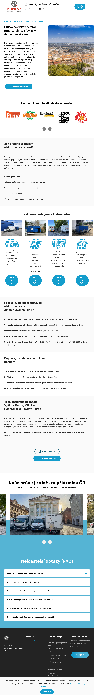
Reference (32, 9)
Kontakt (81, 6)
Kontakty (81, 654)
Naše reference (48, 451)
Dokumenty (31, 641)
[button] (44, 129)
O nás (45, 9)
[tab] (47, 573)
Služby (56, 4)
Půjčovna (43, 4)
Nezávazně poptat (20, 86)
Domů (30, 4)
